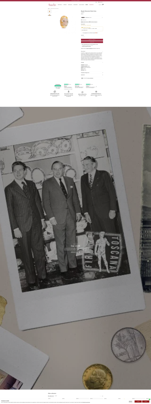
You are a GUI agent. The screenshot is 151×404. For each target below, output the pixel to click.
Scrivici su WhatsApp (90, 78)
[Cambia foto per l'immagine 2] (49, 15)
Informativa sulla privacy (86, 402)
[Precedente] (67, 0)
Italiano (96, 2)
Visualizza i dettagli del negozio (86, 46)
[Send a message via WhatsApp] (149, 399)
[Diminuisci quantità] (81, 37)
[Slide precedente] (100, 102)
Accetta (138, 401)
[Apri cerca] (99, 4)
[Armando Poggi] (52, 4)
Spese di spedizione (89, 48)
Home (49, 8)
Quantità (82, 35)
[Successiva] (84, 0)
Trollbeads (82, 12)
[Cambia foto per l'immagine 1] (49, 11)
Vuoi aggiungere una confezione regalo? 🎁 (90, 32)
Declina (146, 401)
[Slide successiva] (102, 102)
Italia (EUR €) (100, 2)
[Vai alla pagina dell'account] (101, 4)
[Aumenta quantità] (84, 37)
